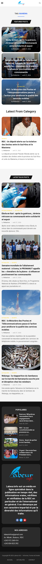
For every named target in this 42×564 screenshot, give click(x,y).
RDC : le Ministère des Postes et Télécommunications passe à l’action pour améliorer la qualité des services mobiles (21, 94)
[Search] (40, 3)
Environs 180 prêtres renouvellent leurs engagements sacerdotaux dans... (27, 417)
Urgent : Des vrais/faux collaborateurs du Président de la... (27, 452)
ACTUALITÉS (21, 560)
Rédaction (16, 49)
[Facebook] (17, 520)
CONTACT (32, 560)
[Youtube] (24, 520)
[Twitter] (21, 520)
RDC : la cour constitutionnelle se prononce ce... (26, 430)
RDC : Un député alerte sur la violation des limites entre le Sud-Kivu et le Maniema (19, 144)
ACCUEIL (10, 560)
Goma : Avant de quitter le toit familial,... (28, 441)
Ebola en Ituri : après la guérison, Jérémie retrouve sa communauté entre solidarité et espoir (21, 43)
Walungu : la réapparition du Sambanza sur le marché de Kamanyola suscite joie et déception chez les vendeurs (20, 378)
